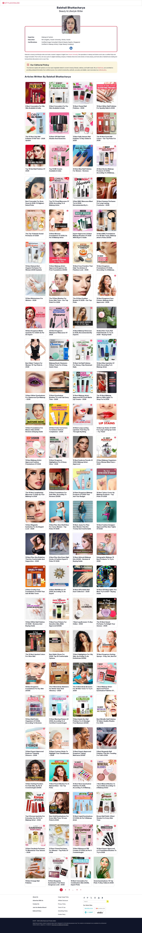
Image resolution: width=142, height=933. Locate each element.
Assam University (73, 54)
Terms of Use (61, 907)
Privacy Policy (62, 904)
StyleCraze (100, 67)
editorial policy (102, 70)
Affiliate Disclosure (63, 900)
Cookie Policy (61, 914)
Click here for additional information (60, 924)
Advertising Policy (63, 911)
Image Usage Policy (63, 897)
